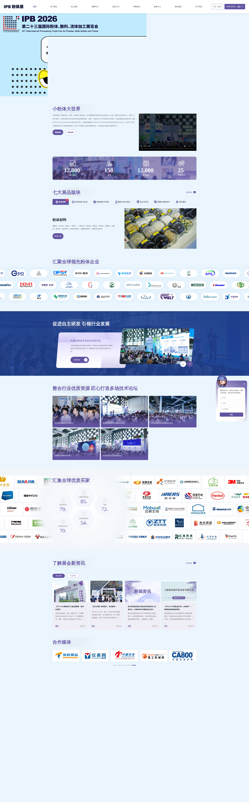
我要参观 (70, 132)
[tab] (61, 202)
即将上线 (57, 236)
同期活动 (136, 7)
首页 (34, 7)
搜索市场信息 (84, 497)
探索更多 (189, 192)
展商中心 (95, 7)
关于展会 (53, 7)
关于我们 (199, 7)
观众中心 (116, 7)
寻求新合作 (63, 505)
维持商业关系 (63, 526)
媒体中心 (157, 7)
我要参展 (58, 132)
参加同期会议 (84, 518)
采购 (104, 505)
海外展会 (178, 7)
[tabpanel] (124, 228)
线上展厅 (74, 7)
